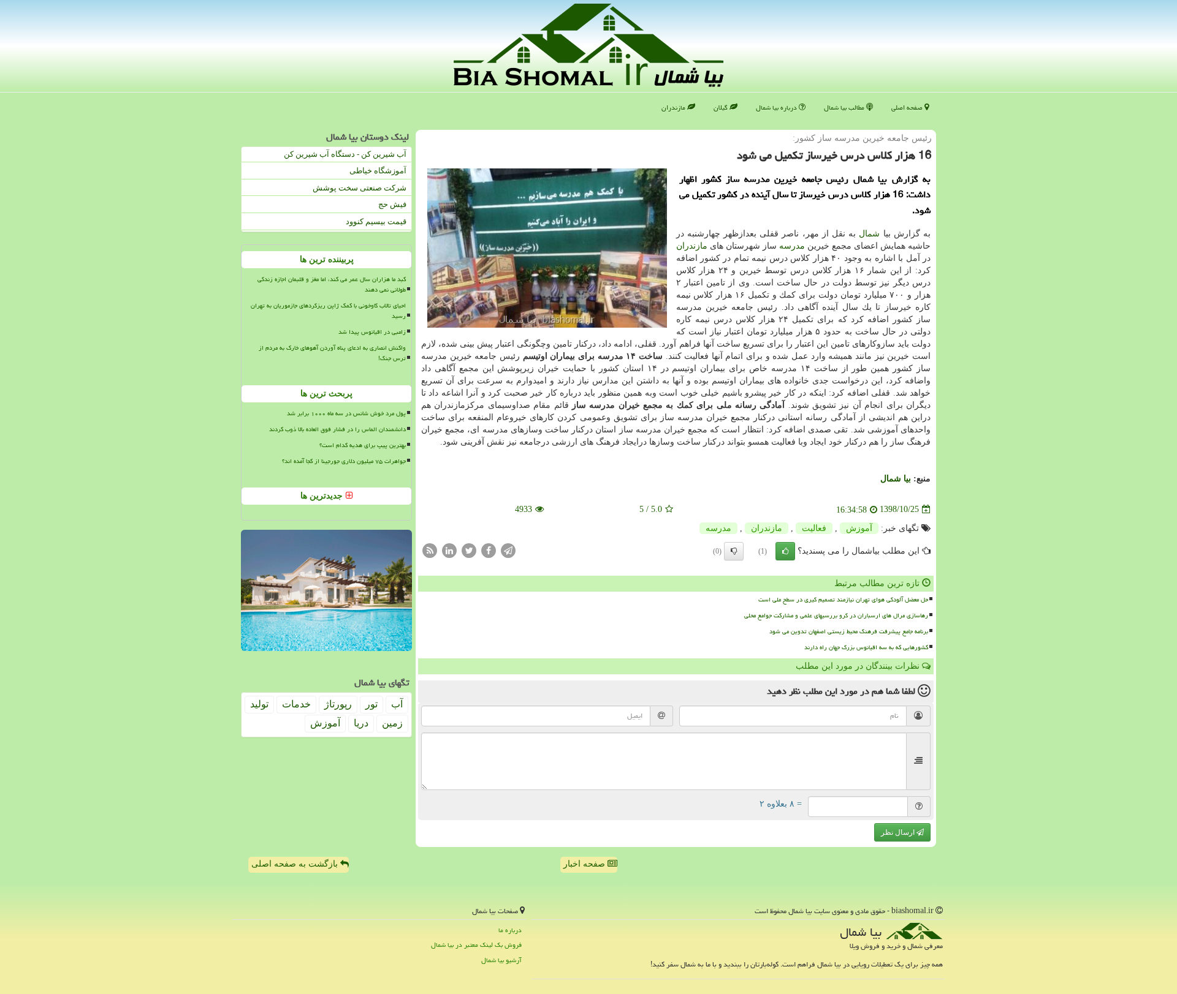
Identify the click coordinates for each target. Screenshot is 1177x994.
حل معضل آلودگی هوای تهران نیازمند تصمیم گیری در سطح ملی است (843, 599)
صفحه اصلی (907, 107)
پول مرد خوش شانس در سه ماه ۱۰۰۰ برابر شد (346, 413)
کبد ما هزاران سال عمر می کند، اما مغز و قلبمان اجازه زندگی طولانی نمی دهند (331, 284)
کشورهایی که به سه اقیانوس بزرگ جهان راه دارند (866, 647)
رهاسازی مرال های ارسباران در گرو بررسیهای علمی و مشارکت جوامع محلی (836, 615)
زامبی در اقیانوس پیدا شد (372, 332)
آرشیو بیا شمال (501, 960)
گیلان (721, 107)
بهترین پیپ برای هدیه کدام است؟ (362, 445)
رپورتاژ (338, 704)
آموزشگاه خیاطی (377, 170)
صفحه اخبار (585, 863)
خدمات (296, 704)
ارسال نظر (898, 832)
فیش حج (392, 204)
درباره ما (510, 930)
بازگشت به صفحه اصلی (295, 863)
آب (397, 704)
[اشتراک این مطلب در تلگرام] (508, 549)
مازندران (674, 107)
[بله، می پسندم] (785, 551)
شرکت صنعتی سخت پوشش (359, 187)
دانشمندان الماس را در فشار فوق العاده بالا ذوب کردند (337, 429)
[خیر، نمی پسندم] (734, 551)
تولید (259, 704)
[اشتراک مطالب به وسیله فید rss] (429, 549)
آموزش (859, 528)
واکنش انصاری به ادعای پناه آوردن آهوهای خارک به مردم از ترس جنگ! (332, 353)
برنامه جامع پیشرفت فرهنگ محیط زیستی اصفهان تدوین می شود (848, 631)
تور (371, 704)
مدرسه (792, 245)
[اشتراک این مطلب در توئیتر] (469, 549)
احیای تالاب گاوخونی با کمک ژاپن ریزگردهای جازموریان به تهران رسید (328, 310)
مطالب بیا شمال (845, 107)
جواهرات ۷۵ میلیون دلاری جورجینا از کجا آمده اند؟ (344, 461)
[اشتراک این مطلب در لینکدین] (449, 549)
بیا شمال (895, 478)
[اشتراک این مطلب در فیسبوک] (488, 549)
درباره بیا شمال (777, 107)
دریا (361, 723)
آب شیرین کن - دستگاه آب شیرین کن (345, 154)
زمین (392, 723)
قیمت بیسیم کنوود (376, 221)
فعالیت (814, 528)
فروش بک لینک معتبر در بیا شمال (476, 944)
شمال (869, 233)
